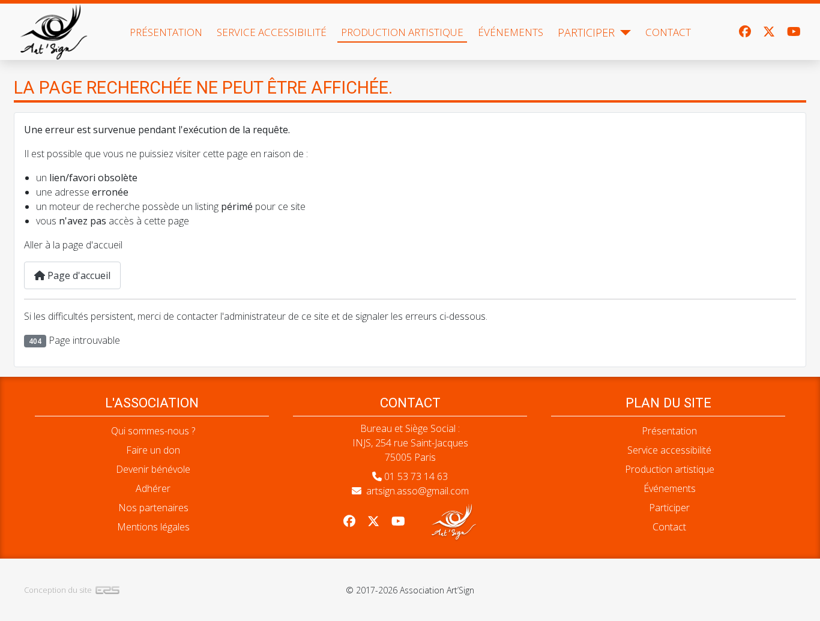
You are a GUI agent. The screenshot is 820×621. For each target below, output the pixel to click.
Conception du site (58, 589)
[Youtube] (794, 31)
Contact (668, 32)
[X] (769, 31)
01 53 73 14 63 (416, 476)
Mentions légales (153, 526)
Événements (510, 32)
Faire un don (153, 450)
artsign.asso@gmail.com (417, 490)
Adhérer (153, 488)
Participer (586, 32)
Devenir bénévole (153, 469)
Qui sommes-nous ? (153, 430)
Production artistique (402, 32)
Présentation (166, 32)
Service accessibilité (272, 32)
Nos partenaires (153, 507)
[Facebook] (745, 31)
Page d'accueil (77, 275)
